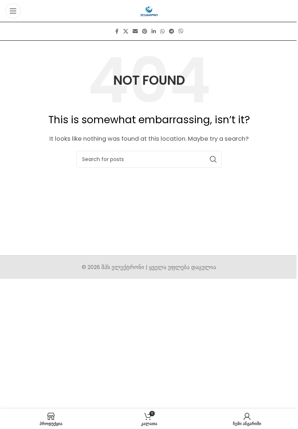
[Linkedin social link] (153, 31)
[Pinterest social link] (144, 31)
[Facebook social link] (116, 31)
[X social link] (125, 31)
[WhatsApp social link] (162, 31)
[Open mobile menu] (13, 11)
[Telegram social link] (171, 31)
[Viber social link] (181, 31)
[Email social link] (135, 31)
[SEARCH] (213, 159)
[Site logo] (149, 10)
